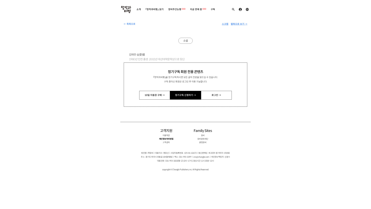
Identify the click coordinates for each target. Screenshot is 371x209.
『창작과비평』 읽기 (155, 9)
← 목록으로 (129, 24)
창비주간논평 (176, 9)
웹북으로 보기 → (239, 24)
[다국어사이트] (247, 9)
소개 (139, 9)
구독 (213, 9)
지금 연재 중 (198, 9)
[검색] (233, 9)
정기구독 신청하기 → (185, 95)
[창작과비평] (126, 9)
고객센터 (166, 142)
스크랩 (225, 24)
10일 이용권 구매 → (155, 95)
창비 (203, 135)
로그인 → (216, 95)
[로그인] (240, 9)
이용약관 (166, 135)
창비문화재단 (202, 139)
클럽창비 (202, 142)
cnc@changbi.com (201, 157)
